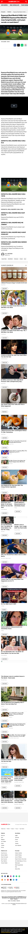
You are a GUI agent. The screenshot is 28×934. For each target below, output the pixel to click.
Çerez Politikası (18, 857)
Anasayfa (3, 11)
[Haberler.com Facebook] (5, 876)
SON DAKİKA (4, 5)
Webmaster (17, 862)
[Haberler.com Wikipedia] (5, 880)
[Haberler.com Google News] (2, 876)
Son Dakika (3, 841)
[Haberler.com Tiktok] (11, 880)
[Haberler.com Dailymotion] (16, 880)
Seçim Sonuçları (4, 857)
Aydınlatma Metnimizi (5, 932)
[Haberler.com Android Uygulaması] (10, 887)
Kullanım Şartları (18, 853)
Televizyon (16, 258)
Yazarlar (16, 843)
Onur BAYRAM (8, 253)
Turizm (16, 841)
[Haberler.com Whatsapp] (16, 876)
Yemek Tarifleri (4, 862)
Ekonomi (3, 835)
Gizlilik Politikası (18, 855)
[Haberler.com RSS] (2, 880)
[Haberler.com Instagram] (11, 876)
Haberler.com (4, 850)
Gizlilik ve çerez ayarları (6, 903)
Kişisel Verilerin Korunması (20, 859)
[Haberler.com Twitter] (8, 876)
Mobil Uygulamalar (19, 864)
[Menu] (2, 1)
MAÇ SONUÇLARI (14, 5)
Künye (17, 828)
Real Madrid (10, 258)
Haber (9, 900)
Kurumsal (17, 850)
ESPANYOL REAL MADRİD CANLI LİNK (12, 209)
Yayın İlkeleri (22, 828)
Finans (16, 839)
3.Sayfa (2, 845)
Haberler (3, 833)
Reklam (8, 828)
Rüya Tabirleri (4, 861)
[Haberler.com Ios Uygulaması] (4, 887)
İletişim (12, 828)
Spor (25, 258)
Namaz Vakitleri (4, 855)
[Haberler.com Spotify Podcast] (19, 876)
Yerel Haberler (18, 845)
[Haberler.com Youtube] (8, 880)
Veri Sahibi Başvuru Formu (20, 861)
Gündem (9, 11)
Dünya (2, 847)
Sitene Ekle (17, 868)
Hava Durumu (4, 853)
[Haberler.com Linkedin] (14, 876)
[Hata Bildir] (13, 903)
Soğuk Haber (4, 258)
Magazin (3, 839)
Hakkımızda (3, 828)
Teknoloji (17, 837)
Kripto (2, 843)
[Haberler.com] (5, 824)
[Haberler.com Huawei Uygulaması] (17, 887)
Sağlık (16, 835)
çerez (24, 928)
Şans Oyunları (4, 859)
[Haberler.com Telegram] (14, 880)
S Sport (21, 258)
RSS (16, 866)
